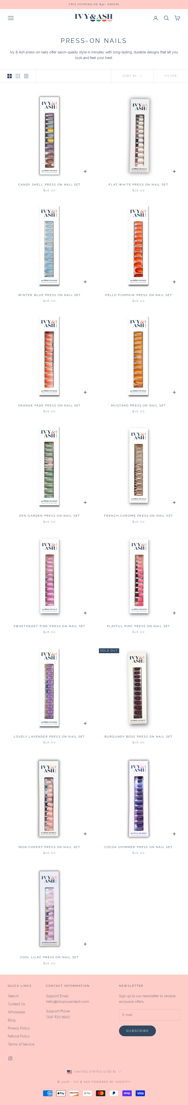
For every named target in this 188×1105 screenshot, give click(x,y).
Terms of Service (21, 1044)
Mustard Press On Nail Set (138, 405)
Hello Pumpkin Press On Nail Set (138, 295)
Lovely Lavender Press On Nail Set (49, 736)
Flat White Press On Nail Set (138, 184)
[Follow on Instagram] (10, 1058)
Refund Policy (19, 1036)
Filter (171, 76)
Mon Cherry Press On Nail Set (49, 847)
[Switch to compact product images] (26, 76)
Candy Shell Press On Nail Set (49, 184)
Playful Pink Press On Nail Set (138, 626)
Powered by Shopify (111, 1082)
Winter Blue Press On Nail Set (49, 295)
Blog (11, 1020)
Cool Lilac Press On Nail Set (49, 957)
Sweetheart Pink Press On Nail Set (49, 626)
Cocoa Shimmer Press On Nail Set (139, 847)
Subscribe (137, 1031)
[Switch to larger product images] (9, 76)
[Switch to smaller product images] (18, 76)
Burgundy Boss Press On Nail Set (139, 736)
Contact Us (16, 1004)
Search (13, 996)
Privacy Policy (19, 1028)
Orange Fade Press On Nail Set (49, 405)
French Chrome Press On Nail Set (138, 515)
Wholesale (16, 1012)
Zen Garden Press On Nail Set (49, 515)
